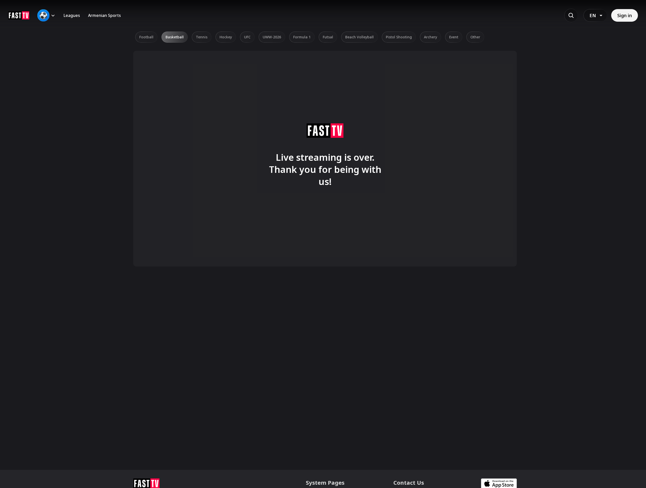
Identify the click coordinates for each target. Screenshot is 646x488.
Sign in (624, 15)
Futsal (328, 37)
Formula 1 (302, 37)
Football (146, 37)
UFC (247, 37)
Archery (430, 37)
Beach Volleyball (359, 37)
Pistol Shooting (399, 37)
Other (475, 37)
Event (453, 37)
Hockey (226, 37)
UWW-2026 (272, 37)
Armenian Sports (104, 15)
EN (592, 15)
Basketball (175, 37)
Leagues (72, 15)
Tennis (201, 37)
